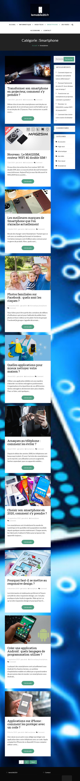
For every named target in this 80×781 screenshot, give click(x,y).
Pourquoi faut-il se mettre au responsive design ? (27, 582)
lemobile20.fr (13, 772)
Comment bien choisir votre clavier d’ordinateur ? (64, 117)
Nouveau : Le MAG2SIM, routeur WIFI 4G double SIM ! (27, 156)
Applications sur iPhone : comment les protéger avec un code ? (26, 724)
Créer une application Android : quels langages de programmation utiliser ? (26, 651)
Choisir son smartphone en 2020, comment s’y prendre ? (27, 511)
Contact (47, 30)
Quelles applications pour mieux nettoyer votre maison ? (24, 368)
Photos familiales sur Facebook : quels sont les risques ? (24, 297)
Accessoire (35, 30)
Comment (39, 100)
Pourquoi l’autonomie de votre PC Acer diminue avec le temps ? (64, 86)
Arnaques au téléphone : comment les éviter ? (23, 442)
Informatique (25, 24)
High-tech (39, 24)
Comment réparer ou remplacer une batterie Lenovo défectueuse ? (64, 75)
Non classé (61, 161)
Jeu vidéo (65, 24)
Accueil (12, 24)
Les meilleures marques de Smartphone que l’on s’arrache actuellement (25, 221)
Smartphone (52, 24)
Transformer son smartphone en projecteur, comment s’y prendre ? (27, 91)
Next (33, 762)
